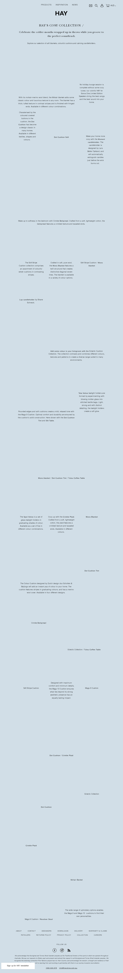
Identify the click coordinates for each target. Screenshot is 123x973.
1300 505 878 (51, 968)
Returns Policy (43, 935)
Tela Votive (83, 393)
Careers (98, 935)
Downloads (63, 931)
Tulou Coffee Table (76, 478)
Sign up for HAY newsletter (18, 966)
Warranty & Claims (98, 931)
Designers (47, 931)
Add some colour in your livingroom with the (69, 351)
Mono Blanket (59, 266)
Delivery (78, 931)
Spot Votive (29, 517)
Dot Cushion (55, 755)
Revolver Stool (46, 919)
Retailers (25, 935)
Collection (82, 935)
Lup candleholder (27, 300)
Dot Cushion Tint (59, 478)
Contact (32, 931)
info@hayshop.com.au (68, 968)
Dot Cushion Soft (61, 137)
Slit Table (50, 421)
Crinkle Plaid (68, 517)
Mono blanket (44, 478)
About (19, 931)
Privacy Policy (64, 935)
